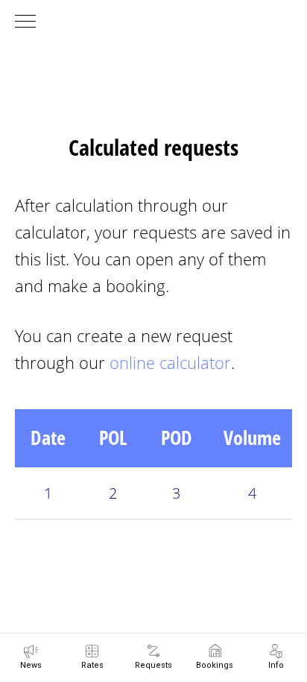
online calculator (170, 362)
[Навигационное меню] (25, 22)
